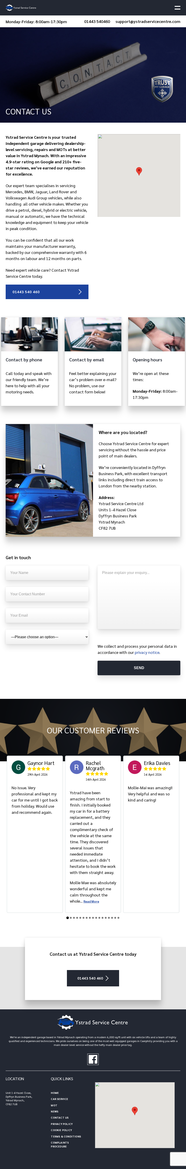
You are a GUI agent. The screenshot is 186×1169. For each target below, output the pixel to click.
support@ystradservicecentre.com (147, 21)
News (54, 1111)
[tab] (67, 917)
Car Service (59, 1099)
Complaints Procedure (60, 1144)
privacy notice (147, 652)
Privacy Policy (62, 1124)
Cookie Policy (61, 1130)
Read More (91, 901)
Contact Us (60, 1117)
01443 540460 (97, 21)
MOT (54, 1105)
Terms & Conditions (66, 1136)
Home (55, 1093)
